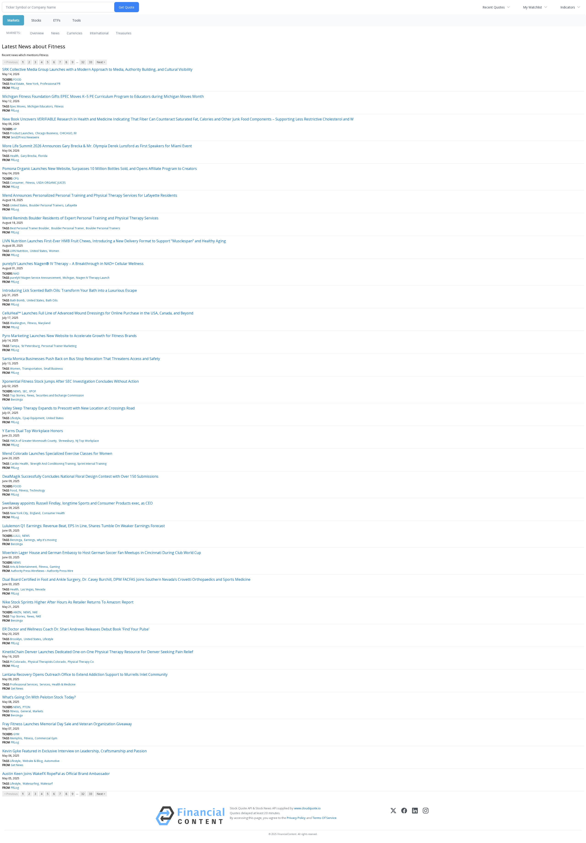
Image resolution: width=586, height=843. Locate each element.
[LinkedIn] (415, 816)
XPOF (32, 391)
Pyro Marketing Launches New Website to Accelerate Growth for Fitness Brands (69, 335)
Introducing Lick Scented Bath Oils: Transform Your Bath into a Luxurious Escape (69, 290)
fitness (14, 711)
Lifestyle (15, 418)
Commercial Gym (46, 738)
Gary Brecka (28, 156)
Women (54, 251)
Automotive (52, 761)
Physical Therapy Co (81, 662)
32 (82, 62)
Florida (42, 156)
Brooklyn (16, 639)
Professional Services (24, 684)
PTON (26, 707)
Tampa (14, 346)
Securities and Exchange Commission (60, 395)
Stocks (36, 20)
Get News (17, 688)
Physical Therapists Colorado (47, 662)
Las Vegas (27, 589)
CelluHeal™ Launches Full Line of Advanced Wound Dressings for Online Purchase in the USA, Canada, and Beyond (97, 313)
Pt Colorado (18, 662)
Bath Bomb (17, 300)
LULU (16, 536)
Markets (13, 20)
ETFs (56, 20)
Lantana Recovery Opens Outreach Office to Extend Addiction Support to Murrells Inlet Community (85, 674)
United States (18, 205)
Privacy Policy (296, 818)
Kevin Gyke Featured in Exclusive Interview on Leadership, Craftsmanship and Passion (74, 750)
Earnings (29, 540)
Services (45, 684)
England (35, 513)
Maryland (44, 323)
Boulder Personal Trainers (46, 205)
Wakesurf (47, 784)
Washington (17, 323)
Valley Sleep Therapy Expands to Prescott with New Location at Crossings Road (68, 408)
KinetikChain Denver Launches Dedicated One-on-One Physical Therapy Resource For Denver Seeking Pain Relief (97, 651)
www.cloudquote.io (307, 808)
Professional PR (50, 84)
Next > (101, 62)
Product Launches (21, 133)
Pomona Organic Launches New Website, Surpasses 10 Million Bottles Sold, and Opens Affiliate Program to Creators (99, 168)
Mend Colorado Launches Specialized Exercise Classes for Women (57, 453)
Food (13, 490)
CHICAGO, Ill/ (68, 133)
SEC (25, 391)
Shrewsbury (66, 441)
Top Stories (17, 395)
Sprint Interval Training (91, 464)
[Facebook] (404, 816)
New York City (19, 513)
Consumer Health (53, 513)
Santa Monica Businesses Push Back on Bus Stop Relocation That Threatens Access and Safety (81, 358)
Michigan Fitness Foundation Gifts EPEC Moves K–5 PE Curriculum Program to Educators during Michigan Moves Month (103, 96)
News (55, 33)
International (99, 33)
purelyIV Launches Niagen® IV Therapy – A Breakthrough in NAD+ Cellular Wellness (73, 263)
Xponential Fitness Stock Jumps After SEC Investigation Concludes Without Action (70, 381)
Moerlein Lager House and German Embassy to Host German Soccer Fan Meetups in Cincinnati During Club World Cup (101, 552)
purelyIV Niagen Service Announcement (35, 278)
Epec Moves (17, 106)
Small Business (53, 369)
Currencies (74, 33)
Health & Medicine (64, 684)
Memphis (16, 738)
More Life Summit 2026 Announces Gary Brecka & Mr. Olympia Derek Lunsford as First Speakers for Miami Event (97, 145)
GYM (16, 734)
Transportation (32, 369)
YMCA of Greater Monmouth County (33, 441)
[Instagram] (425, 816)
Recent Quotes (494, 7)
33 (90, 62)
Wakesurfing (31, 784)
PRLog (15, 88)
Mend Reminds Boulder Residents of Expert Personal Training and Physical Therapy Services (80, 218)
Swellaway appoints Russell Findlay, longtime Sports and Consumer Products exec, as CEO (77, 503)
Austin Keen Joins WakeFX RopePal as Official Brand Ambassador (56, 773)
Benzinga (17, 399)
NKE (35, 612)
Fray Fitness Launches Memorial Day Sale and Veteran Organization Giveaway (67, 723)
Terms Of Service (324, 818)
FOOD (17, 80)
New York (32, 84)
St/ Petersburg (30, 346)
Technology (37, 490)
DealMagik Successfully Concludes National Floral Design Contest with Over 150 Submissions (80, 476)
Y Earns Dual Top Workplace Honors (32, 430)
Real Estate (17, 84)
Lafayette (71, 205)
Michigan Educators (40, 106)
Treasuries (123, 33)
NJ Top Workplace (87, 441)
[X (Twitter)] (393, 816)
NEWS (17, 391)
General (26, 711)
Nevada (40, 589)
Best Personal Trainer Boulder (29, 228)
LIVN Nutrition (19, 251)
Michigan (68, 278)
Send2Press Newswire (25, 137)
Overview (37, 33)
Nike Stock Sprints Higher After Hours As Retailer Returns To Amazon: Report (67, 602)
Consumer (17, 183)
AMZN (17, 612)
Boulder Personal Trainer (67, 228)
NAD (16, 274)
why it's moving (47, 540)
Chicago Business (46, 133)
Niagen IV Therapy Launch (92, 278)
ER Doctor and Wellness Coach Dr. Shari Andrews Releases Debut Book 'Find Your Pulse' (75, 629)
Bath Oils (51, 300)
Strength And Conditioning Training (53, 464)
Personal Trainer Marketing (58, 346)
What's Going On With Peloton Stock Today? (39, 697)
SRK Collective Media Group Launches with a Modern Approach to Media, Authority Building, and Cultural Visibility (97, 69)
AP (15, 129)
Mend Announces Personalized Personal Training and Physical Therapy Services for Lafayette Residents (89, 195)
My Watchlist (532, 7)
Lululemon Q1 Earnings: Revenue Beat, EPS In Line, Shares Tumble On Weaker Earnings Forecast (83, 525)
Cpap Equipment (33, 418)
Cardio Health (19, 464)
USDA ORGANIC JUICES (50, 183)
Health (14, 156)
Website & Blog (33, 761)
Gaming (55, 567)
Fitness (58, 106)
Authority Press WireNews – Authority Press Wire (42, 571)
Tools (76, 20)
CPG (16, 178)
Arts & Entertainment (23, 567)
